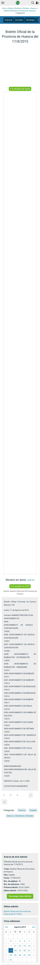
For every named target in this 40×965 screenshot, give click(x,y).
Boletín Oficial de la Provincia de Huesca (19, 11)
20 (25, 950)
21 (29, 950)
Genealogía (30, 20)
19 (20, 950)
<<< (6, 927)
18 (15, 950)
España (33, 810)
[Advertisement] (20, 65)
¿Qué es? (30, 580)
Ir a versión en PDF (20, 586)
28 (29, 955)
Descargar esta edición (20, 896)
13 (25, 946)
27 (25, 955)
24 (11, 955)
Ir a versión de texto (20, 89)
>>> (33, 927)
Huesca (34, 8)
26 (20, 955)
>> (4, 802)
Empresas (8, 20)
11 (15, 946)
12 (20, 946)
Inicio (4, 8)
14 (29, 946)
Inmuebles (19, 20)
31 (11, 960)
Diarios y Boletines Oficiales (18, 8)
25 (15, 955)
